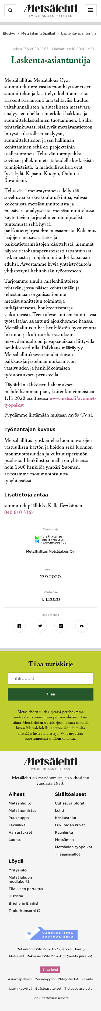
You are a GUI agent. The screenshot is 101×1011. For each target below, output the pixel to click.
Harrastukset (20, 832)
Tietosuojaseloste (78, 988)
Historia (16, 896)
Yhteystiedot (68, 979)
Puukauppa (19, 818)
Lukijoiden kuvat (70, 825)
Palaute (87, 979)
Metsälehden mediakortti (20, 879)
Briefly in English (24, 903)
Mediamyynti (44, 979)
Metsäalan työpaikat (38, 33)
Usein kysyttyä (20, 988)
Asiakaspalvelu (20, 979)
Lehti (59, 811)
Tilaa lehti (50, 970)
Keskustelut (65, 818)
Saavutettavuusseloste (51, 998)
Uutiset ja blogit (70, 803)
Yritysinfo (18, 870)
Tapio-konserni (22, 911)
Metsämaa (64, 840)
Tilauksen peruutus (26, 889)
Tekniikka (17, 825)
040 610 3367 (19, 513)
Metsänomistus (22, 811)
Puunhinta (64, 832)
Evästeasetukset (48, 988)
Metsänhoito (20, 803)
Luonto (15, 840)
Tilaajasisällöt (67, 854)
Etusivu (9, 33)
